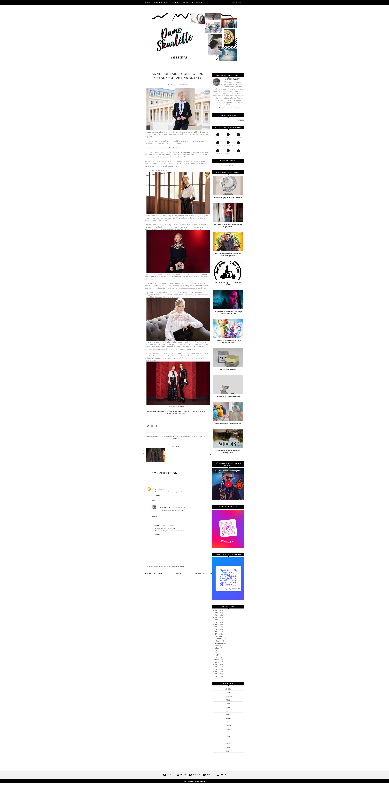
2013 (217, 669)
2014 (217, 667)
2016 (217, 634)
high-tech (228, 725)
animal (228, 704)
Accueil (179, 573)
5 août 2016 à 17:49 (163, 489)
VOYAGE (228, 700)
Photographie (228, 696)
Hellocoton (182, 413)
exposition (228, 718)
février (217, 660)
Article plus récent (154, 573)
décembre (218, 636)
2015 (217, 664)
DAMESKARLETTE (165, 507)
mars (216, 657)
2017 (217, 631)
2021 (217, 622)
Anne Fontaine (174, 148)
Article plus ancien (203, 573)
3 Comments (183, 85)
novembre (218, 638)
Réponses (156, 501)
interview (228, 729)
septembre (218, 643)
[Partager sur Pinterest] (151, 426)
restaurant (228, 744)
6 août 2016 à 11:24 (179, 507)
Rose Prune (159, 525)
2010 (217, 676)
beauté (228, 707)
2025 (217, 613)
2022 (217, 620)
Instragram (193, 411)
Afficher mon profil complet (228, 108)
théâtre (228, 751)
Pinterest (169, 413)
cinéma (228, 711)
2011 (217, 674)
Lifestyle (228, 693)
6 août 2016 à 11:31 (169, 525)
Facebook (186, 411)
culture (228, 715)
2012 (217, 671)
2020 (217, 624)
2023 (217, 617)
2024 (217, 615)
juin (216, 650)
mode (228, 736)
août (216, 646)
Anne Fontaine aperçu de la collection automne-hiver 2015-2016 (164, 436)
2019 (217, 627)
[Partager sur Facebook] (156, 426)
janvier (217, 662)
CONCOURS (228, 689)
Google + (204, 411)
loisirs (228, 733)
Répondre (157, 495)
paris (228, 740)
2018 (217, 629)
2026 (217, 610)
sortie (228, 747)
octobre (217, 641)
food (228, 722)
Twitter (199, 411)
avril (216, 655)
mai (216, 653)
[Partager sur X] (147, 426)
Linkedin (175, 413)
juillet (216, 648)
